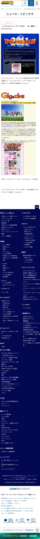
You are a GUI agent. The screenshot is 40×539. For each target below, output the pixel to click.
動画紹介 (4, 223)
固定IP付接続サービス (29, 255)
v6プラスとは (29, 229)
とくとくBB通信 (6, 236)
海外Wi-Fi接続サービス (30, 273)
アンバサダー (27, 308)
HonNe (3, 434)
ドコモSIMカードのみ (29, 216)
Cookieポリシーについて (8, 479)
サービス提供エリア (9, 312)
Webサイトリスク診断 (20, 501)
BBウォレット (5, 229)
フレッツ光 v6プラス (29, 227)
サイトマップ (5, 406)
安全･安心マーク (23, 477)
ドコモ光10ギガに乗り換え (31, 332)
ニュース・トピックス (13, 9)
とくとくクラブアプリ (8, 469)
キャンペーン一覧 (6, 218)
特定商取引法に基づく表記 (8, 475)
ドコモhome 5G (6, 336)
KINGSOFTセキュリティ (30, 299)
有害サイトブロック (29, 297)
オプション (6, 251)
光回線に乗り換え (28, 330)
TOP (2, 9)
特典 (4, 270)
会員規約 (29, 479)
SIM (2, 375)
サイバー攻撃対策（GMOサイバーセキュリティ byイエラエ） (17, 508)
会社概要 (35, 479)
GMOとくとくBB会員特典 (9, 225)
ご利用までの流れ (30, 240)
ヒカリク (4, 421)
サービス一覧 (5, 220)
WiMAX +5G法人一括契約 (9, 368)
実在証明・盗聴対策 (6, 506)
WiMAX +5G (5, 301)
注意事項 (5, 277)
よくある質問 (7, 253)
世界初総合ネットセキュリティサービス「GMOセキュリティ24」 (18, 498)
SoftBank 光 (5, 288)
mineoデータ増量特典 (8, 451)
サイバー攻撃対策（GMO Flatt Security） (11, 511)
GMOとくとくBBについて (9, 216)
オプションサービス (29, 270)
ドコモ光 (4, 263)
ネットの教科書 (6, 414)
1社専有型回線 (5, 382)
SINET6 (3, 373)
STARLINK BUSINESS (7, 388)
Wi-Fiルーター (29, 238)
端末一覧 (5, 307)
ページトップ (37, 207)
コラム (3, 392)
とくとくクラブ (4, 457)
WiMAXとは (6, 303)
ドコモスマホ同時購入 (29, 218)
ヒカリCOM (5, 416)
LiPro (3, 441)
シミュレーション (30, 236)
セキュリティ (15, 477)
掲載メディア (4, 411)
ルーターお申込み (8, 272)
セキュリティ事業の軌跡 (7, 513)
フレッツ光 (4, 292)
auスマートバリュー (9, 285)
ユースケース (29, 262)
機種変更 (25, 321)
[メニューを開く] (37, 3)
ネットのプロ (5, 436)
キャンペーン (7, 309)
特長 (4, 249)
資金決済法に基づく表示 (20, 475)
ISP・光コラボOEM (7, 366)
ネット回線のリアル (7, 443)
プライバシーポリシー (31, 475)
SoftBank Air (5, 338)
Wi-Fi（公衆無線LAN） (30, 275)
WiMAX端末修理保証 (29, 277)
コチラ (20, 192)
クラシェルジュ (6, 438)
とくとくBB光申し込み (30, 338)
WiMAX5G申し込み (29, 340)
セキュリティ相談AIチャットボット (10, 503)
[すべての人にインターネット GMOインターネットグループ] (17, 530)
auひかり (4, 280)
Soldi (3, 419)
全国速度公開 (29, 234)
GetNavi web (5, 427)
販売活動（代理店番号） (21, 479)
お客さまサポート (28, 316)
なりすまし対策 (28, 511)
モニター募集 (29, 247)
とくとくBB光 (5, 244)
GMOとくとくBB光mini (10, 255)
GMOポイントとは (7, 227)
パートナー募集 (6, 390)
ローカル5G (5, 371)
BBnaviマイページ (28, 319)
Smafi (3, 346)
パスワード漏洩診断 (6, 501)
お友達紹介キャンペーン (30, 327)
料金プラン (6, 247)
